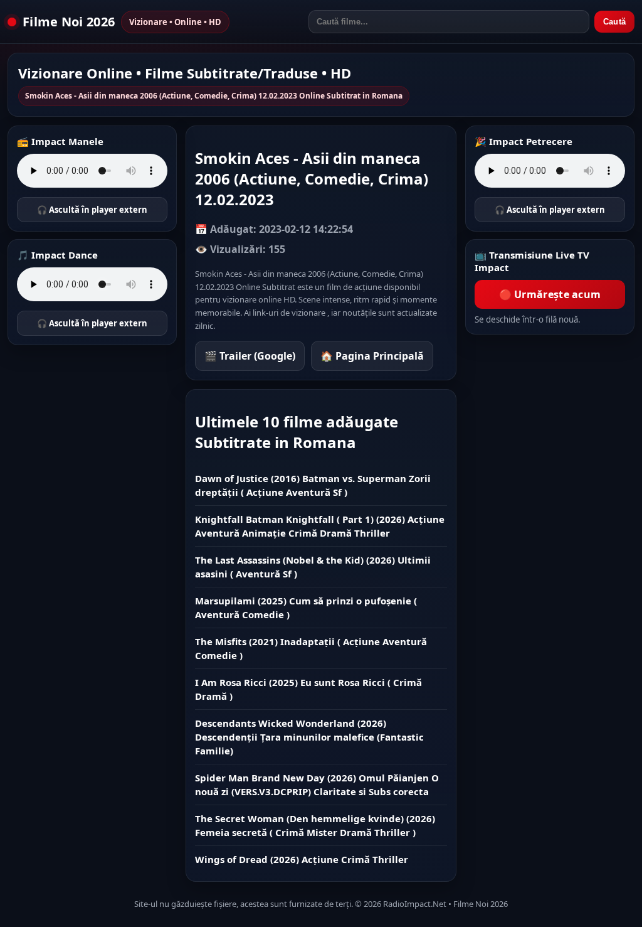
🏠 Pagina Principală (372, 356)
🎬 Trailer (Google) (249, 356)
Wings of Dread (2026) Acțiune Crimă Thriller (301, 859)
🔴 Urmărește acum (550, 294)
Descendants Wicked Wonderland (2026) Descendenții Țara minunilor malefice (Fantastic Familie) (309, 737)
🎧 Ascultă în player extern (92, 209)
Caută (614, 21)
